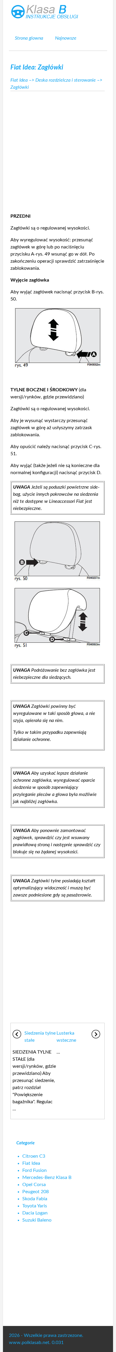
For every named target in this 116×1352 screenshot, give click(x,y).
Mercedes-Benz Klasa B (46, 1177)
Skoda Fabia (34, 1198)
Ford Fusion (34, 1170)
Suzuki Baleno (36, 1220)
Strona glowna (29, 38)
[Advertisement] (58, 150)
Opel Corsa (34, 1184)
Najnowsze (65, 38)
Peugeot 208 (35, 1191)
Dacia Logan (35, 1213)
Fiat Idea (19, 80)
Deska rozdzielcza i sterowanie (65, 80)
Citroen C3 (33, 1156)
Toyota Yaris (34, 1206)
